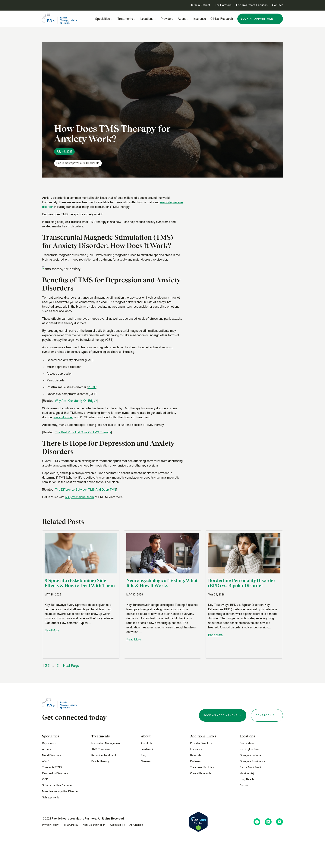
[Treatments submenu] (135, 19)
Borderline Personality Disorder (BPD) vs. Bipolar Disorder (241, 583)
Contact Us (265, 715)
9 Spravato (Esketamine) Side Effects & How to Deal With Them (80, 583)
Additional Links (203, 736)
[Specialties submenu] (112, 19)
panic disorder (63, 417)
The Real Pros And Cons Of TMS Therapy (83, 432)
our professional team (79, 497)
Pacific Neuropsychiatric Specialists (77, 163)
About (146, 736)
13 (57, 665)
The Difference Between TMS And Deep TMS (85, 490)
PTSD (92, 387)
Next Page (71, 665)
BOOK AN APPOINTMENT (221, 715)
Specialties (50, 736)
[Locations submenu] (155, 19)
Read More (52, 630)
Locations (247, 736)
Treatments (100, 736)
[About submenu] (188, 19)
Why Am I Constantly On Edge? (76, 401)
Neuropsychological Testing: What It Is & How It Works (162, 583)
